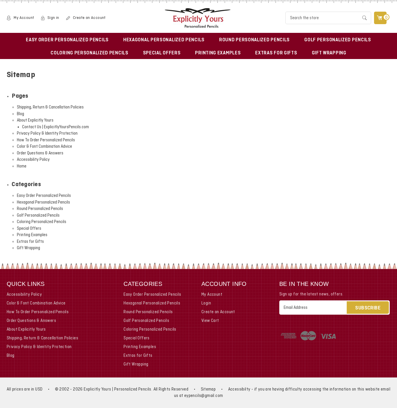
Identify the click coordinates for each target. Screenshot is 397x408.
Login (206, 303)
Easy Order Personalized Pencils (67, 40)
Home (21, 166)
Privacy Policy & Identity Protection (47, 133)
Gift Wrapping (329, 53)
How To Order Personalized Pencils (46, 140)
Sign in (53, 17)
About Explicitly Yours (35, 120)
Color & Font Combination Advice (44, 146)
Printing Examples (218, 53)
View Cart (210, 320)
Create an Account (89, 17)
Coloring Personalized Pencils (89, 53)
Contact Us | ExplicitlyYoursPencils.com (55, 127)
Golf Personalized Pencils (337, 40)
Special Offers (162, 53)
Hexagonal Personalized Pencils (164, 40)
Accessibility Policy (33, 159)
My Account (24, 17)
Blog (20, 114)
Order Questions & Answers (40, 153)
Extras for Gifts (276, 53)
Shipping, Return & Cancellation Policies (50, 107)
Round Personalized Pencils (254, 40)
